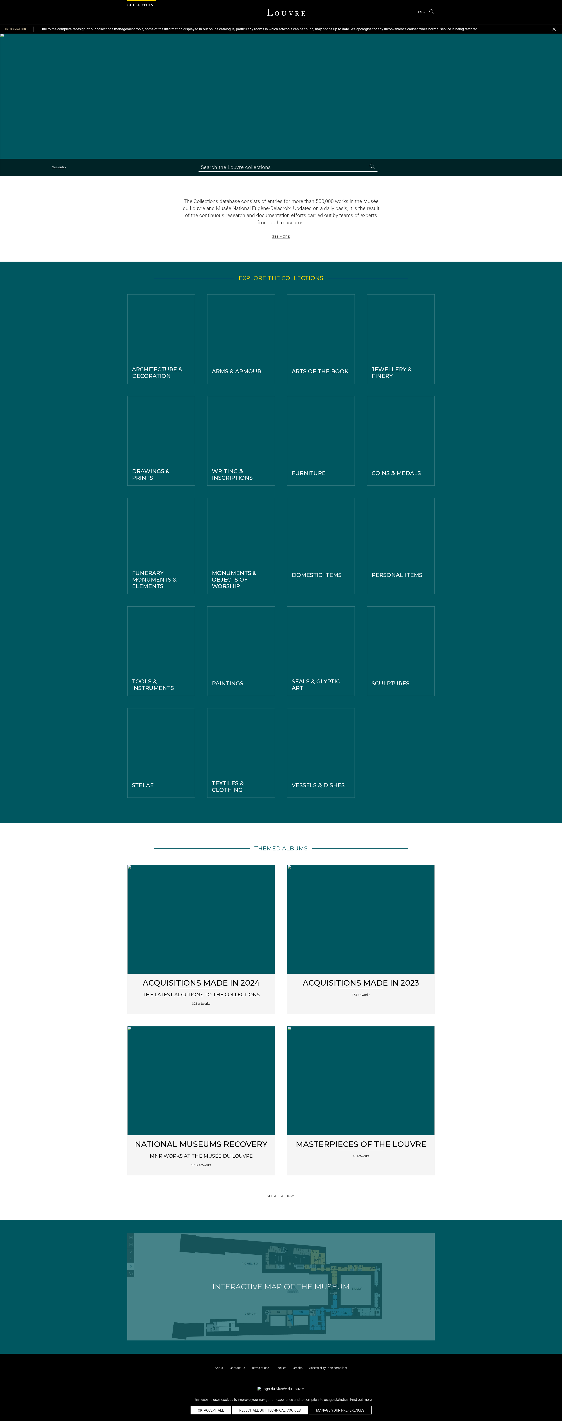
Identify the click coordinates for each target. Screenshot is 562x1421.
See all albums (281, 1196)
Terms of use (260, 1368)
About (219, 1368)
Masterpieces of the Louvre (361, 1144)
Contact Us (237, 1368)
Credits (298, 1368)
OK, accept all (211, 1410)
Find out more (361, 1400)
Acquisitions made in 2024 (201, 983)
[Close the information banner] (554, 29)
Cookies (281, 1368)
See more (281, 237)
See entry (59, 167)
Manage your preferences (340, 1410)
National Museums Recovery (201, 1144)
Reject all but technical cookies (270, 1410)
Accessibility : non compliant (328, 1368)
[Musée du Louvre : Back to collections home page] (286, 12)
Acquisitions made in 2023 (361, 983)
